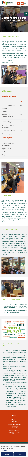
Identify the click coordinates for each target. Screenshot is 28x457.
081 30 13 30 (14, 421)
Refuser (7, 454)
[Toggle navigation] (25, 3)
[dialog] (14, 450)
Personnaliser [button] (4, 450)
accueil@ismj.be (14, 417)
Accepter (20, 454)
